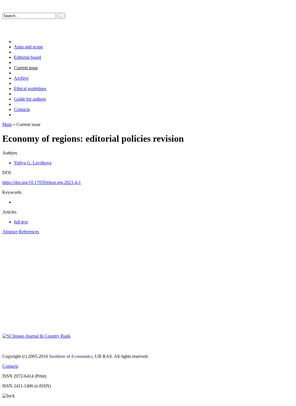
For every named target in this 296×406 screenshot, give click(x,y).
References (29, 231)
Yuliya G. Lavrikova (32, 162)
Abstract (10, 231)
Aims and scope (28, 46)
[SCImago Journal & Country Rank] (36, 336)
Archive (21, 78)
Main (7, 124)
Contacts (22, 109)
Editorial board (27, 57)
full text (21, 221)
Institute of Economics (70, 356)
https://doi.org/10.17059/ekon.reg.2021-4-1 (41, 182)
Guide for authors (30, 99)
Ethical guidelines (30, 88)
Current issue (26, 67)
